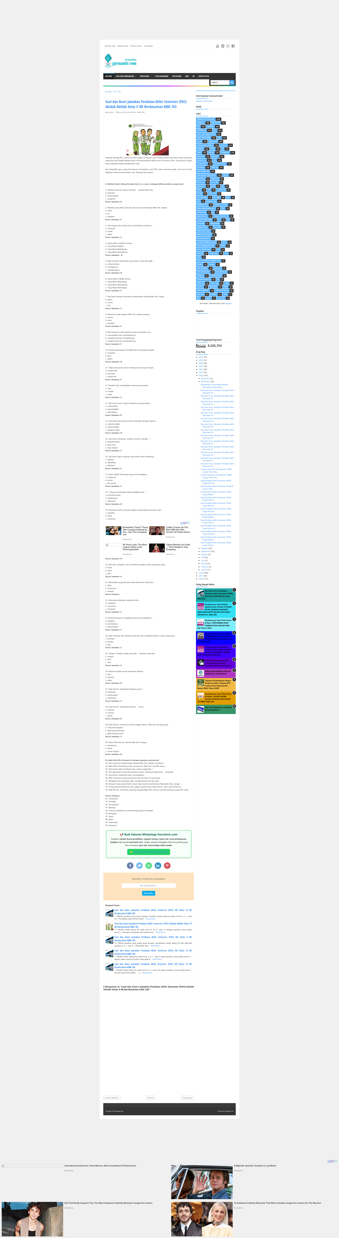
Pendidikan (144, 76)
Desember (205, 378)
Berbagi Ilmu (119, 1111)
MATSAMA (200, 223)
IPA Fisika (200, 167)
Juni (203, 560)
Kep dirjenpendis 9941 (206, 246)
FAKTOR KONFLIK (222, 290)
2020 (201, 375)
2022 (201, 369)
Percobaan (176, 76)
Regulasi (201, 182)
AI (213, 212)
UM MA (225, 175)
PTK (223, 208)
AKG (215, 130)
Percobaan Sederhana (206, 175)
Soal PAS (221, 298)
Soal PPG (212, 194)
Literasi (200, 276)
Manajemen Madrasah (206, 208)
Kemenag (200, 123)
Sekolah (200, 283)
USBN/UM (210, 126)
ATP (218, 249)
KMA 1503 (200, 294)
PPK (198, 298)
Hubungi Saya (123, 46)
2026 (201, 357)
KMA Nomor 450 (203, 171)
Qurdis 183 (221, 190)
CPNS (226, 287)
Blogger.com (230, 1111)
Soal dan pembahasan (206, 134)
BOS (198, 201)
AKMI (213, 186)
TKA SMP (217, 197)
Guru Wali (214, 253)
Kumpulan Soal (220, 205)
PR (218, 279)
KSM (226, 253)
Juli (202, 557)
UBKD (199, 152)
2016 (201, 579)
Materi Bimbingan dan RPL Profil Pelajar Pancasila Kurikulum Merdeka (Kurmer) (218, 663)
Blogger (228, 303)
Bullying (200, 156)
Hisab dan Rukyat (221, 216)
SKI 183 (199, 194)
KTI (219, 220)
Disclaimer (148, 46)
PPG (209, 190)
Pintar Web (201, 212)
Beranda (150, 1098)
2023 (201, 366)
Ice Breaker (202, 164)
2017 (201, 576)
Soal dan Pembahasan (125, 76)
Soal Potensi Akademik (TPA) (208, 261)
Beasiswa (213, 287)
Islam (199, 141)
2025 (201, 360)
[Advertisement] (79, 18)
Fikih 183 (223, 145)
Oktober (204, 548)
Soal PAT (214, 182)
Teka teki (214, 283)
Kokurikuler (221, 272)
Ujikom (212, 264)
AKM (187, 76)
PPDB (199, 190)
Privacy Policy (136, 46)
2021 (201, 372)
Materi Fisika (202, 227)
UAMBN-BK (225, 152)
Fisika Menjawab (161, 76)
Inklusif (215, 156)
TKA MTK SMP (202, 197)
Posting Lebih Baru (112, 1098)
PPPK (223, 246)
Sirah (208, 298)
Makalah (215, 179)
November (205, 381)
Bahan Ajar (211, 201)
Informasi (216, 123)
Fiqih (213, 149)
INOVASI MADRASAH (204, 220)
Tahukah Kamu (220, 164)
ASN (214, 160)
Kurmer (200, 149)
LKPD (225, 294)
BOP (228, 197)
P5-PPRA (217, 227)
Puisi (199, 257)
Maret (204, 563)
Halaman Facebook (204, 101)
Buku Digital (204, 76)
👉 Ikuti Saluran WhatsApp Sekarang (148, 852)
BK (194, 76)
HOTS (224, 242)
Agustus (204, 554)
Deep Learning (203, 290)
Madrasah (215, 223)
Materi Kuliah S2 (204, 279)
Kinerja (213, 294)
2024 (201, 363)
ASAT (227, 283)
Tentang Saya (109, 46)
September (206, 551)
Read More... (151, 919)
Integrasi (201, 179)
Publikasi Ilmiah (203, 231)
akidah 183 (213, 141)
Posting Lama (187, 1098)
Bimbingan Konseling (206, 119)
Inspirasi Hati (202, 205)
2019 (201, 573)
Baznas (200, 287)
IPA (223, 186)
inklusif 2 (201, 186)
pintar (211, 152)
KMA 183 (215, 167)
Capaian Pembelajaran (206, 242)
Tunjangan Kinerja (205, 145)
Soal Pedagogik (204, 249)
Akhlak (200, 253)
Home (109, 76)
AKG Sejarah (202, 268)
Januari (204, 570)
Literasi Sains (216, 276)
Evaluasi (217, 268)
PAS (143, 112)
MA (228, 220)
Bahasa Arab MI (203, 238)
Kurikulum (201, 160)
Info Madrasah (203, 272)
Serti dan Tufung (204, 235)
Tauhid (199, 264)
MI (140, 112)
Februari (205, 567)
